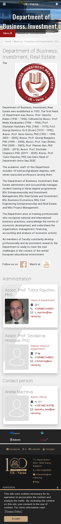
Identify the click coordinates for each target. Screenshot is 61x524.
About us (18, 41)
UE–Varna (30, 4)
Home (8, 41)
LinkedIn (35, 449)
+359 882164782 (44, 405)
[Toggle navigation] (4, 4)
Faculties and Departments (39, 41)
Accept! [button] (16, 519)
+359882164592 (44, 308)
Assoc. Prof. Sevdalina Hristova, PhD (25, 338)
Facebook (14, 449)
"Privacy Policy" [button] (13, 511)
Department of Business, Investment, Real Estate (30, 26)
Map (36, 482)
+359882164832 (44, 357)
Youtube (50, 449)
